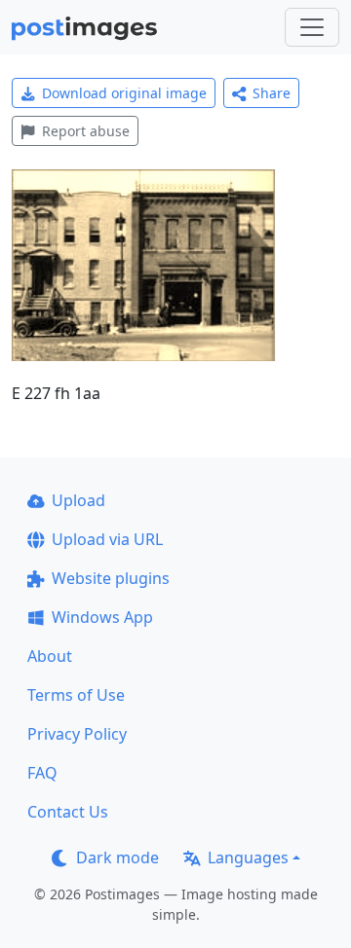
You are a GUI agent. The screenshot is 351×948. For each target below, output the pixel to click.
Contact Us (67, 811)
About (49, 656)
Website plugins (111, 578)
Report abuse (86, 131)
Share (272, 93)
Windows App (102, 617)
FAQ (42, 773)
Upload (78, 500)
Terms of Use (76, 695)
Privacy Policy (77, 734)
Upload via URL (107, 539)
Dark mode (117, 857)
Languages (248, 857)
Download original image (124, 93)
